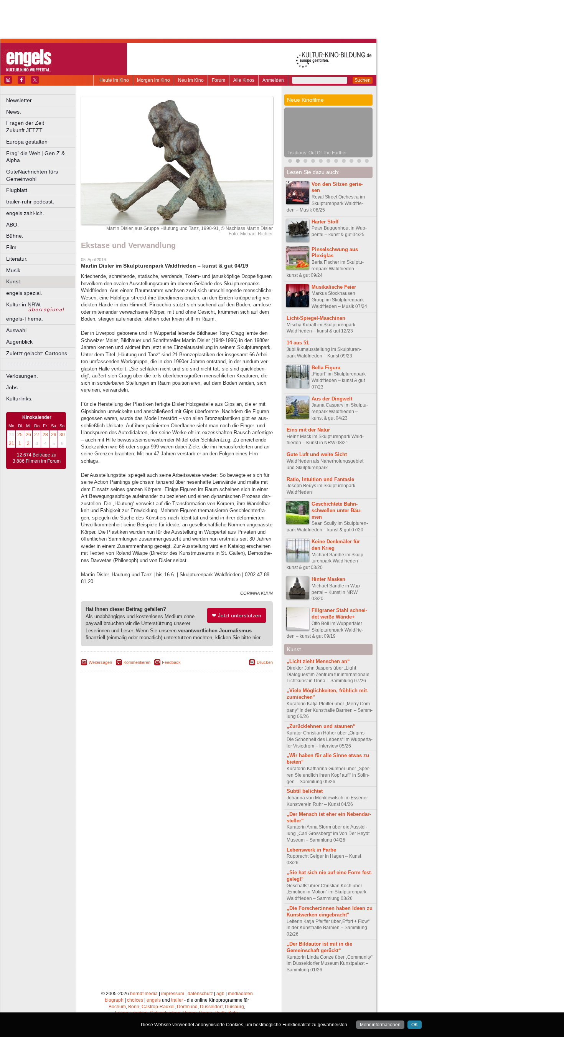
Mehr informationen (380, 1024)
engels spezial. (24, 293)
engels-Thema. (24, 319)
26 (28, 434)
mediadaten (240, 993)
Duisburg (234, 1006)
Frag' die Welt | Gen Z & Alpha (35, 157)
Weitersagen (100, 662)
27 (37, 434)
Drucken (265, 662)
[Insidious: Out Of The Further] (298, 162)
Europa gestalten (27, 142)
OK (414, 1024)
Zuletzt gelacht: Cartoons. (37, 353)
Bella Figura (326, 367)
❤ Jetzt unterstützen (236, 615)
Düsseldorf (211, 1006)
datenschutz (200, 993)
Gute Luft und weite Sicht (317, 454)
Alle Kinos (243, 80)
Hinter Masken (328, 579)
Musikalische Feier (334, 287)
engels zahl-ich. (25, 213)
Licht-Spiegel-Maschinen (316, 318)
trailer (177, 1000)
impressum (172, 993)
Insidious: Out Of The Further (317, 152)
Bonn (133, 1006)
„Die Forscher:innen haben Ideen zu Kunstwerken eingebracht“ (330, 911)
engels (154, 1000)
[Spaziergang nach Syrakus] (328, 162)
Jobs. (12, 387)
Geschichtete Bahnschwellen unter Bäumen (336, 510)
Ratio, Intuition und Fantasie (320, 479)
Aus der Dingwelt (332, 399)
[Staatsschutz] (367, 162)
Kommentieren (137, 662)
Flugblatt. (17, 190)
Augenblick (19, 342)
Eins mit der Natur (308, 430)
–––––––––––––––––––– (37, 364)
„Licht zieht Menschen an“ (318, 661)
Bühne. (14, 236)
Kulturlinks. (19, 398)
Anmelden (273, 80)
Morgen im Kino (153, 80)
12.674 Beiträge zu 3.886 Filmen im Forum (37, 458)
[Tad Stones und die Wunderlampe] (313, 162)
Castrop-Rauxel (158, 1006)
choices (135, 1000)
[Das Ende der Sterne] (336, 162)
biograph (114, 1000)
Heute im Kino (114, 80)
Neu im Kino (191, 80)
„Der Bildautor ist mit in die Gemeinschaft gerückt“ (319, 947)
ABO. (12, 225)
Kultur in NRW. (23, 304)
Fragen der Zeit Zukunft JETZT (41, 126)
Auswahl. (17, 330)
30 (62, 434)
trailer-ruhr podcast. (30, 201)
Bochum (117, 1006)
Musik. (14, 270)
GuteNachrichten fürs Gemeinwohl (32, 175)
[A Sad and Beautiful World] (351, 162)
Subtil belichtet (305, 791)
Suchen (363, 80)
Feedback (171, 662)
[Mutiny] (321, 162)
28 (45, 434)
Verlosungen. (22, 376)
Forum (218, 80)
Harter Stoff (325, 222)
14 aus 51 (298, 343)
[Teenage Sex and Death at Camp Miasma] (344, 162)
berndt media (144, 993)
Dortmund (187, 1006)
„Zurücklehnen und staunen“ (321, 726)
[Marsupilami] (305, 162)
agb (220, 993)
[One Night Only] (290, 162)
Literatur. (17, 259)
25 (20, 434)
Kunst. (13, 281)
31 (11, 443)
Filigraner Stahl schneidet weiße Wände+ (339, 613)
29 (53, 434)
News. (13, 112)
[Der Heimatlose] (359, 162)
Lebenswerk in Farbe (311, 850)
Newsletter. (19, 100)
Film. (12, 247)
